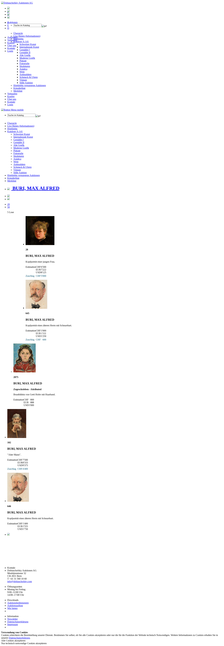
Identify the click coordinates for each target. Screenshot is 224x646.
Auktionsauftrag (15, 605)
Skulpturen (25, 66)
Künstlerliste (19, 88)
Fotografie (24, 63)
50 (8, 207)
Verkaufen (12, 40)
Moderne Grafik (27, 58)
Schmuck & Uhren (29, 77)
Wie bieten (12, 608)
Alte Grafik (25, 55)
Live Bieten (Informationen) (20, 126)
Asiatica (23, 69)
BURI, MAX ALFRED (35, 188)
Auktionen (12, 37)
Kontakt (11, 48)
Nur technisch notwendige (24, 643)
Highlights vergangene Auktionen (29, 85)
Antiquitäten (25, 74)
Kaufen (10, 42)
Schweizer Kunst (21, 134)
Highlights (12, 128)
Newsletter (12, 619)
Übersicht (12, 123)
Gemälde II (25, 52)
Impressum (12, 624)
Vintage (23, 80)
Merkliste (17, 91)
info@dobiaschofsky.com (19, 581)
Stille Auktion (26, 82)
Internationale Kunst (23, 137)
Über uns (11, 45)
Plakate (23, 60)
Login (10, 51)
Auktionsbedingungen (18, 603)
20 (8, 204)
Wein (22, 71)
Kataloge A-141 (15, 131)
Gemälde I (18, 139)
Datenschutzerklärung (17, 621)
